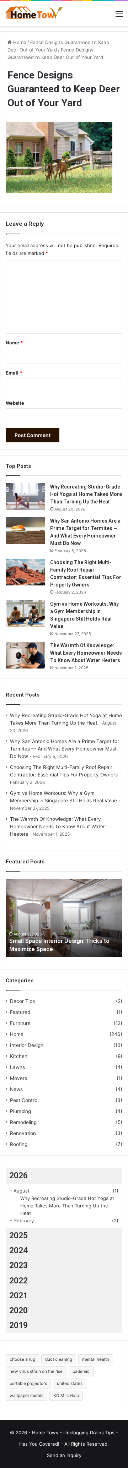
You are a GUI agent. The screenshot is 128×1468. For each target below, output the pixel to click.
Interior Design (26, 1045)
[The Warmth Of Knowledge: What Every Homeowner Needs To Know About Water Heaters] (25, 655)
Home (19, 42)
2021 (18, 1295)
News (16, 1089)
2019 (18, 1325)
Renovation (23, 1133)
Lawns (17, 1067)
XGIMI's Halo (66, 1395)
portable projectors (28, 1383)
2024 (18, 1250)
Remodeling (23, 1122)
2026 (18, 1175)
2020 (18, 1310)
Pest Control (24, 1100)
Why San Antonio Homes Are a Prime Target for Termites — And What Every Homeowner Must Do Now (64, 748)
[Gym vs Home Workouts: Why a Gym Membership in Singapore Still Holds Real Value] (25, 613)
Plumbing (20, 1111)
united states (69, 1383)
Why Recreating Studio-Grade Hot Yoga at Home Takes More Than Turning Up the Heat (86, 494)
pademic (81, 1371)
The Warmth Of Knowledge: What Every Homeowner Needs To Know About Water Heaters (86, 653)
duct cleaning (58, 1359)
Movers (18, 1078)
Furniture (20, 1023)
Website (15, 403)
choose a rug (22, 1359)
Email (14, 373)
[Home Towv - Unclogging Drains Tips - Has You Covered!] (33, 13)
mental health (95, 1359)
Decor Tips (22, 1001)
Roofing (18, 1144)
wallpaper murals (26, 1395)
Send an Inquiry (64, 1455)
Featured (20, 1012)
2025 (18, 1235)
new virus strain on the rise (36, 1371)
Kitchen (18, 1056)
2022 (18, 1281)
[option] (64, 918)
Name (14, 342)
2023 (18, 1265)
